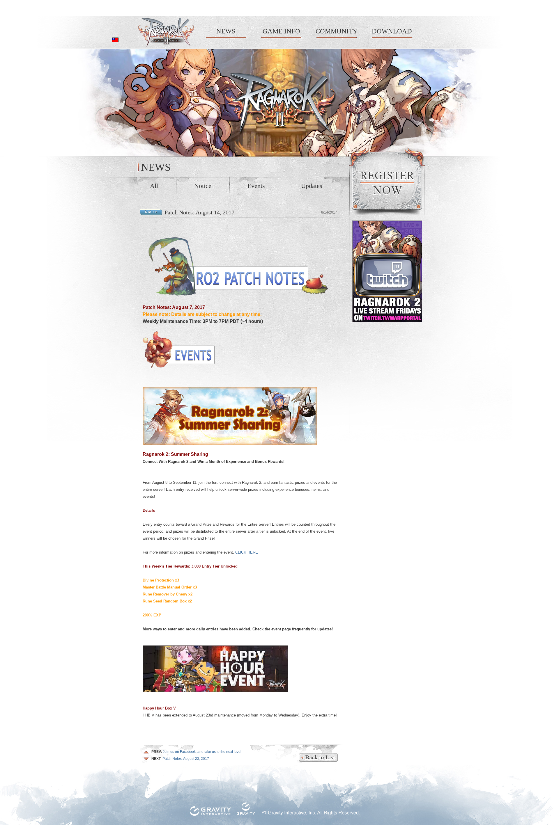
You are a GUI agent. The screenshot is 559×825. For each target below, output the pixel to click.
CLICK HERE (246, 552)
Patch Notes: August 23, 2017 (180, 759)
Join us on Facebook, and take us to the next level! (196, 752)
